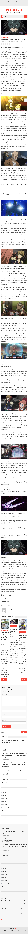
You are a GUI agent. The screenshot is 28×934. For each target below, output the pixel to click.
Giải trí (3, 789)
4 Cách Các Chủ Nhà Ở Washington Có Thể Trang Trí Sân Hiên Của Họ (5, 637)
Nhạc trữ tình (5, 798)
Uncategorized (5, 817)
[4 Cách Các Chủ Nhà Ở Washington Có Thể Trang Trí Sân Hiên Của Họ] (5, 624)
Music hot (16, 928)
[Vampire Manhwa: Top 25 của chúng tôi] (14, 621)
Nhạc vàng (4, 804)
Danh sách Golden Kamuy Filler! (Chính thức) (23, 636)
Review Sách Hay (6, 807)
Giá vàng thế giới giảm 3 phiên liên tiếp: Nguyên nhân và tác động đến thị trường (14, 748)
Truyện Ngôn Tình (6, 814)
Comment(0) (19, 41)
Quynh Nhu (13, 41)
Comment (4, 694)
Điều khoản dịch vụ (21, 3)
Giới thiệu (5, 3)
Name (3, 709)
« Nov (2, 919)
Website (4, 720)
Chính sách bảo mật (12, 3)
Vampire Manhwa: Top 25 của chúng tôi (13, 630)
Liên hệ (14, 4)
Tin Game (4, 811)
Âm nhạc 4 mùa (14, 10)
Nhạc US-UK (4, 801)
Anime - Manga (4, 37)
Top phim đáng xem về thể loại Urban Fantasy (24, 679)
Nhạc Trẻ (4, 795)
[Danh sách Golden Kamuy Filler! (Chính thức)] (23, 624)
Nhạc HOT (4, 792)
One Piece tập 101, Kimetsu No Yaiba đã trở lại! (4, 679)
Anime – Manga (5, 783)
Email (3, 714)
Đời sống (4, 786)
